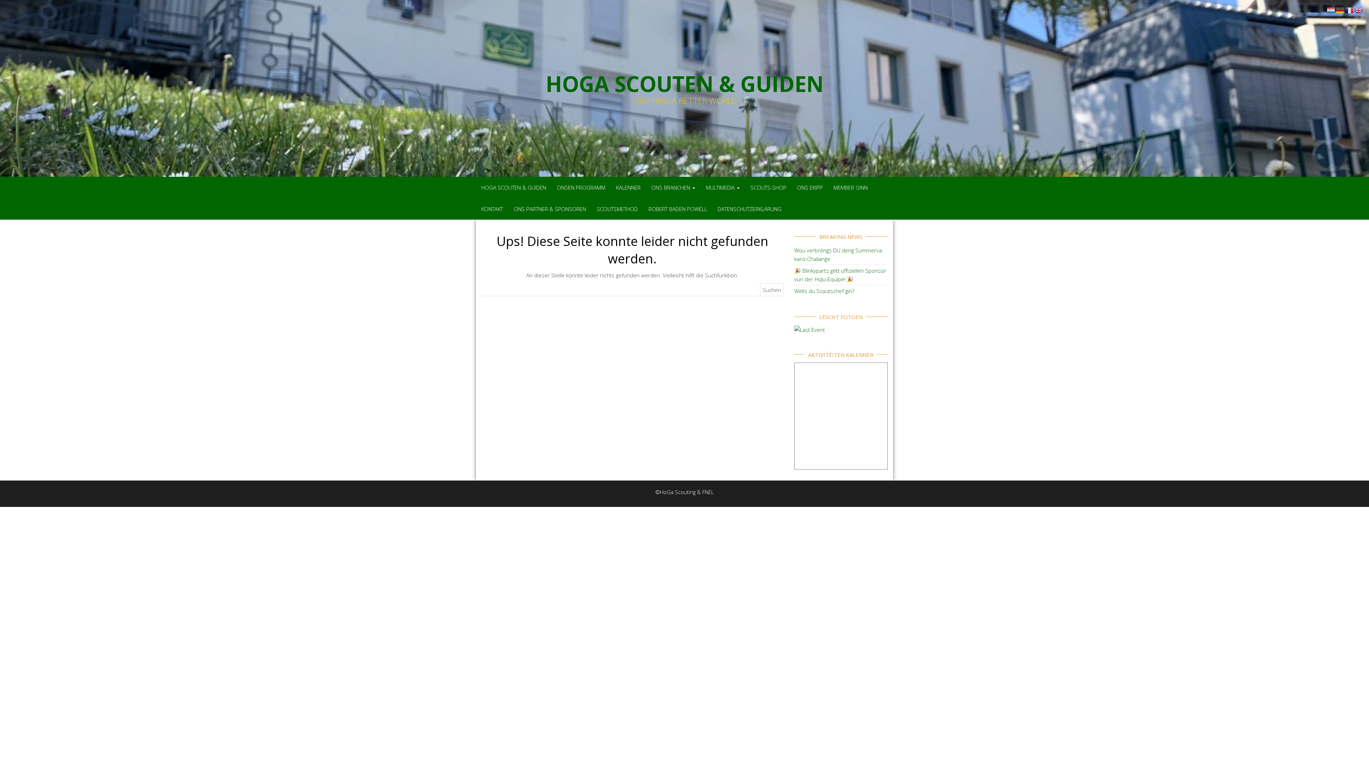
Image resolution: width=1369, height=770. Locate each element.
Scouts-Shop (768, 187)
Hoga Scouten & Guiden (685, 83)
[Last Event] (809, 329)
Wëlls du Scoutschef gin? (824, 290)
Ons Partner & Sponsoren (550, 208)
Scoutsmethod (617, 208)
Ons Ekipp (810, 187)
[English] (1359, 9)
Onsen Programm (581, 187)
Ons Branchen (671, 187)
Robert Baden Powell (677, 208)
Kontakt (492, 208)
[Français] (1349, 9)
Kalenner (628, 187)
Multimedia (721, 187)
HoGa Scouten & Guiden (513, 187)
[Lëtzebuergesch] (1331, 9)
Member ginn (851, 187)
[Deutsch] (1340, 9)
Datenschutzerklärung (749, 208)
